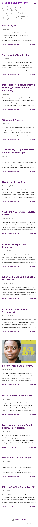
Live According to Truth (14, 182)
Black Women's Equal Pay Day (17, 365)
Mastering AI (9, 25)
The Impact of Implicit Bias (16, 55)
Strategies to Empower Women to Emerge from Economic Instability (18, 87)
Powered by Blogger (20, 519)
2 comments (12, 447)
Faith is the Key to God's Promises (15, 246)
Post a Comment (13, 44)
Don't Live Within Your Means (18, 395)
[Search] (31, 3)
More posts (32, 513)
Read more (32, 44)
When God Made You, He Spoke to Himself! (18, 278)
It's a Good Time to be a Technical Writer (14, 311)
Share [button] (4, 44)
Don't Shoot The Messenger (16, 457)
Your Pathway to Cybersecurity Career (18, 213)
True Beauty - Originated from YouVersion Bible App (18, 151)
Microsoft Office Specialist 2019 (18, 487)
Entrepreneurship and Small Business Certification (17, 426)
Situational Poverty (12, 120)
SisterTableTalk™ (15, 3)
